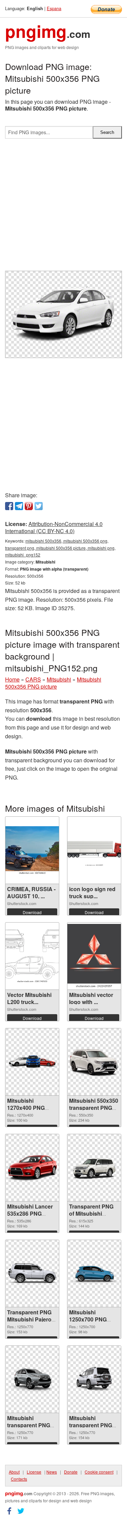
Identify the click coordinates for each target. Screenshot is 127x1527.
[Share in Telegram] (19, 506)
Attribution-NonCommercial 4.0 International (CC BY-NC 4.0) (54, 527)
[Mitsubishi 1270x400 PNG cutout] (32, 1062)
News (51, 1472)
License (34, 1472)
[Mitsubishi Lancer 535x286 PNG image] (32, 1167)
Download (32, 912)
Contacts (19, 1479)
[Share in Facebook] (9, 506)
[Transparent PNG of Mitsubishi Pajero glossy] (94, 1168)
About (14, 1472)
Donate (71, 1472)
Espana (54, 8)
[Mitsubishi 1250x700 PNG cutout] (94, 1274)
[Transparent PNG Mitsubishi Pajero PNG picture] (32, 1273)
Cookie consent (99, 1472)
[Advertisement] (63, 207)
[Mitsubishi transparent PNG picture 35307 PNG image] (94, 1379)
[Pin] (29, 506)
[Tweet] (39, 506)
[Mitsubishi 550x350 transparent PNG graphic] (94, 1062)
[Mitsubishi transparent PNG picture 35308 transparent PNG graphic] (32, 1379)
